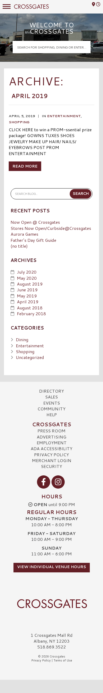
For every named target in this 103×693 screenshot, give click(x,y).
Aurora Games (24, 234)
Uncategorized (30, 357)
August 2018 (30, 308)
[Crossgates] (51, 603)
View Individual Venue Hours (51, 566)
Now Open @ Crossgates (35, 222)
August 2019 (30, 284)
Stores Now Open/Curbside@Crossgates (51, 228)
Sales (51, 397)
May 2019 (27, 296)
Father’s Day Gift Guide (33, 240)
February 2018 (31, 313)
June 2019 (27, 290)
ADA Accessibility (51, 448)
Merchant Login (51, 460)
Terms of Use (63, 660)
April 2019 (27, 302)
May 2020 (27, 278)
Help (51, 414)
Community (51, 409)
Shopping (19, 122)
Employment (52, 443)
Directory (51, 391)
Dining (22, 339)
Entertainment (64, 115)
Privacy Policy (51, 454)
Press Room (51, 431)
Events (51, 403)
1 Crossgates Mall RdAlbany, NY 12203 (52, 638)
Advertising (51, 437)
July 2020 (26, 272)
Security (51, 466)
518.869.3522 (51, 647)
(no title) (19, 246)
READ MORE (25, 166)
